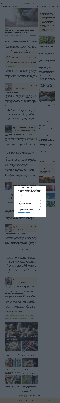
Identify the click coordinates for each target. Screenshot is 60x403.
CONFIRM (24, 212)
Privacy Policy (34, 215)
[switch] (40, 200)
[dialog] (30, 201)
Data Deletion (25, 215)
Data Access (30, 215)
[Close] (44, 188)
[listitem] (30, 198)
